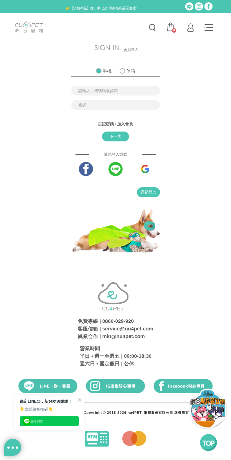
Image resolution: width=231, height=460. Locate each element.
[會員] (190, 28)
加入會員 (125, 124)
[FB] (208, 6)
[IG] (199, 6)
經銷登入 (148, 192)
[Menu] (209, 28)
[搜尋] (152, 28)
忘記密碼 (106, 124)
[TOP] (208, 442)
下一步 (115, 136)
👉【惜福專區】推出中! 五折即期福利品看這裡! (101, 8)
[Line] (189, 6)
